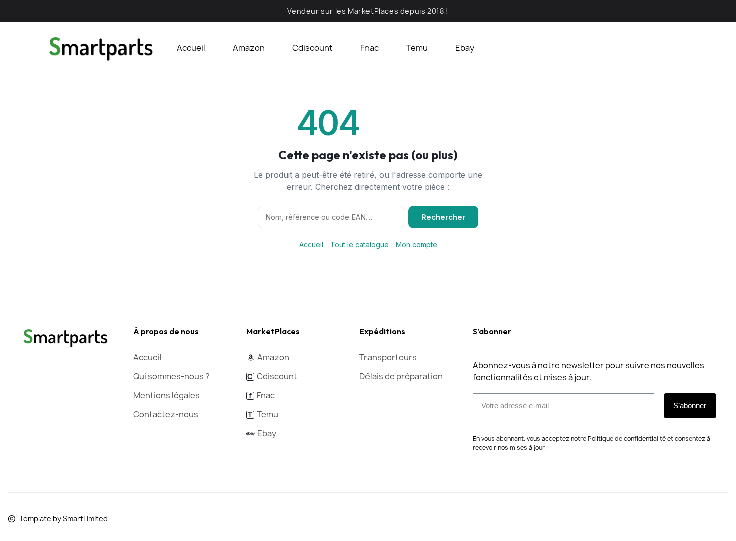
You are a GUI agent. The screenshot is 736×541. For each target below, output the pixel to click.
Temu (417, 48)
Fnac (369, 48)
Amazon (249, 48)
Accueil (191, 48)
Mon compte (416, 244)
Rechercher (443, 217)
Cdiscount (312, 48)
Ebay (464, 48)
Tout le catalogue (359, 244)
